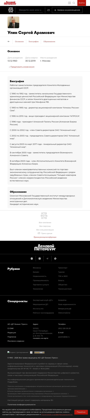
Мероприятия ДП (40, 304)
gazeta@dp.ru (64, 337)
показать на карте (40, 338)
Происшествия (64, 289)
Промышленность (41, 280)
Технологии (38, 289)
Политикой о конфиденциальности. (57, 414)
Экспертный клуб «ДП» (43, 300)
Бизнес (36, 272)
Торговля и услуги (41, 285)
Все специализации (45, 230)
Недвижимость (39, 276)
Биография (33, 41)
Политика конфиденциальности (22, 404)
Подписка (12, 337)
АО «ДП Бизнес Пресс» (18, 324)
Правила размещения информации (45, 237)
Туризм (61, 272)
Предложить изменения (22, 67)
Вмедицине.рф (64, 309)
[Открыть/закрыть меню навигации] (69, 3)
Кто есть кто (38, 309)
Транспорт (62, 268)
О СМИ (10, 328)
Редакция (12, 333)
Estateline (62, 300)
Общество (62, 285)
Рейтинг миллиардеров (43, 313)
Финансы (37, 268)
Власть (61, 280)
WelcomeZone (64, 313)
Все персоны (45, 226)
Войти (82, 3)
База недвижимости (67, 304)
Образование (49, 41)
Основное (19, 41)
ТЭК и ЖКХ (63, 276)
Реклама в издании (16, 341)
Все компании (45, 222)
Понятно (81, 412)
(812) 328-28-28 (64, 328)
